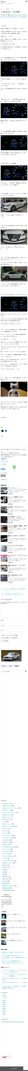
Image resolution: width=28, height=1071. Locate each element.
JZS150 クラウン (6, 819)
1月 (4, 997)
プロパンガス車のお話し (8, 856)
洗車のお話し (24, 16)
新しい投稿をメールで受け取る (10, 637)
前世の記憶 (5, 865)
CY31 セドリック (6, 810)
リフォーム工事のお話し (8, 860)
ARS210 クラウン (6, 805)
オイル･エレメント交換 (8, 835)
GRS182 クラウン (6, 814)
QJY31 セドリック (6, 824)
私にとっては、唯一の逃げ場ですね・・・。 (13, 960)
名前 (2, 620)
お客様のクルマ (6, 842)
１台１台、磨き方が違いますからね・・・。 (13, 955)
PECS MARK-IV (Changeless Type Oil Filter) (13, 1021)
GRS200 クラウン (6, 817)
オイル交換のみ (6, 840)
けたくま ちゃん (6, 849)
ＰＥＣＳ (4, 821)
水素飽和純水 (5, 876)
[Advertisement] (14, 737)
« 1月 (2, 907)
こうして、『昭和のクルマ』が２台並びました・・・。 (15, 589)
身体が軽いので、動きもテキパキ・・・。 (15, 593)
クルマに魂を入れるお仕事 (8, 846)
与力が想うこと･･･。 (15, 16)
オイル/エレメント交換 (7, 837)
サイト (2, 630)
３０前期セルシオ (6, 803)
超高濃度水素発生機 (7, 890)
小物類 (3, 869)
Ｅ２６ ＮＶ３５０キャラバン (9, 812)
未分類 (3, 872)
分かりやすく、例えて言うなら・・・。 (12, 978)
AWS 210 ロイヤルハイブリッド (16, 14)
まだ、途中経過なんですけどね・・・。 (16, 940)
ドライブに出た (7, 16)
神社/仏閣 (4, 883)
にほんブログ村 (4, 461)
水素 (3, 874)
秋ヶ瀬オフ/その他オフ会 (8, 885)
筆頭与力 (3, 2)
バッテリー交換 (6, 853)
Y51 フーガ (5, 833)
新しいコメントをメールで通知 (10, 635)
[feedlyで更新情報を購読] (2, 476)
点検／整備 (5, 881)
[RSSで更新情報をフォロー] (4, 476)
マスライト (5, 858)
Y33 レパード (5, 828)
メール (3, 625)
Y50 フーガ (5, 830)
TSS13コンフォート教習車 (8, 826)
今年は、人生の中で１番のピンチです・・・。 (13, 962)
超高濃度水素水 (6, 888)
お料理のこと (5, 844)
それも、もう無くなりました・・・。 (16, 934)
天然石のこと (5, 867)
